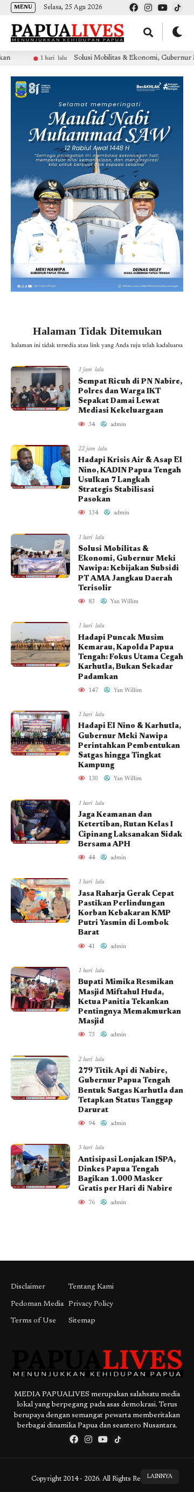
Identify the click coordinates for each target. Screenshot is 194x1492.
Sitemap (81, 1321)
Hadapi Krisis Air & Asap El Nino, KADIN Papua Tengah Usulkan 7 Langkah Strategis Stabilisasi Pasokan (130, 480)
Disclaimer (28, 1287)
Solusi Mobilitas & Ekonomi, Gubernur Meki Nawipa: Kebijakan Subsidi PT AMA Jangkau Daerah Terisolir (128, 569)
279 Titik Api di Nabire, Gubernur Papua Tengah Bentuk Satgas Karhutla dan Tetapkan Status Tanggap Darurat (130, 1090)
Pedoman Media (37, 1304)
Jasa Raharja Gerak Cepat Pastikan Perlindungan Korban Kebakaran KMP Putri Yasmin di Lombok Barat (126, 913)
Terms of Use (33, 1321)
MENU (23, 7)
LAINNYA (159, 1477)
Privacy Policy (90, 1304)
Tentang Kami (91, 1287)
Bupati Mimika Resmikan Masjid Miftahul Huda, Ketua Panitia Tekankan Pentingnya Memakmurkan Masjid (129, 1002)
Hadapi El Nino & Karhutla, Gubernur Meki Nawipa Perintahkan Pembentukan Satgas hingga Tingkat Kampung (129, 746)
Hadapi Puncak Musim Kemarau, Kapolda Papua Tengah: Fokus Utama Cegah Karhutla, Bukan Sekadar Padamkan (130, 657)
